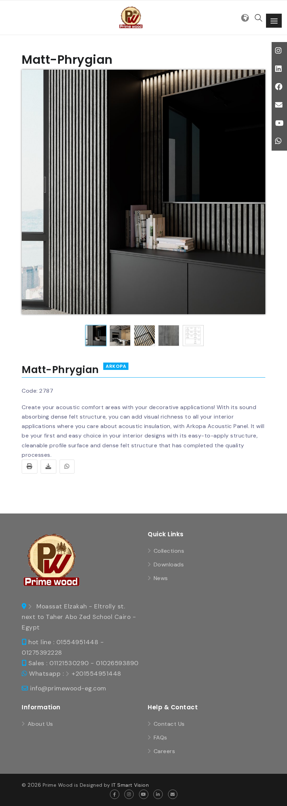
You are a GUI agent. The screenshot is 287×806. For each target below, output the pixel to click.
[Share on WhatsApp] (67, 467)
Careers (164, 751)
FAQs (160, 737)
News (161, 578)
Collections (169, 550)
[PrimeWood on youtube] (143, 794)
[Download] (48, 467)
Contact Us (169, 724)
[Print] (29, 467)
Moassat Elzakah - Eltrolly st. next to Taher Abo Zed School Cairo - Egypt (79, 616)
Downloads (169, 564)
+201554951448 (96, 673)
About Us (40, 724)
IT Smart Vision (130, 785)
